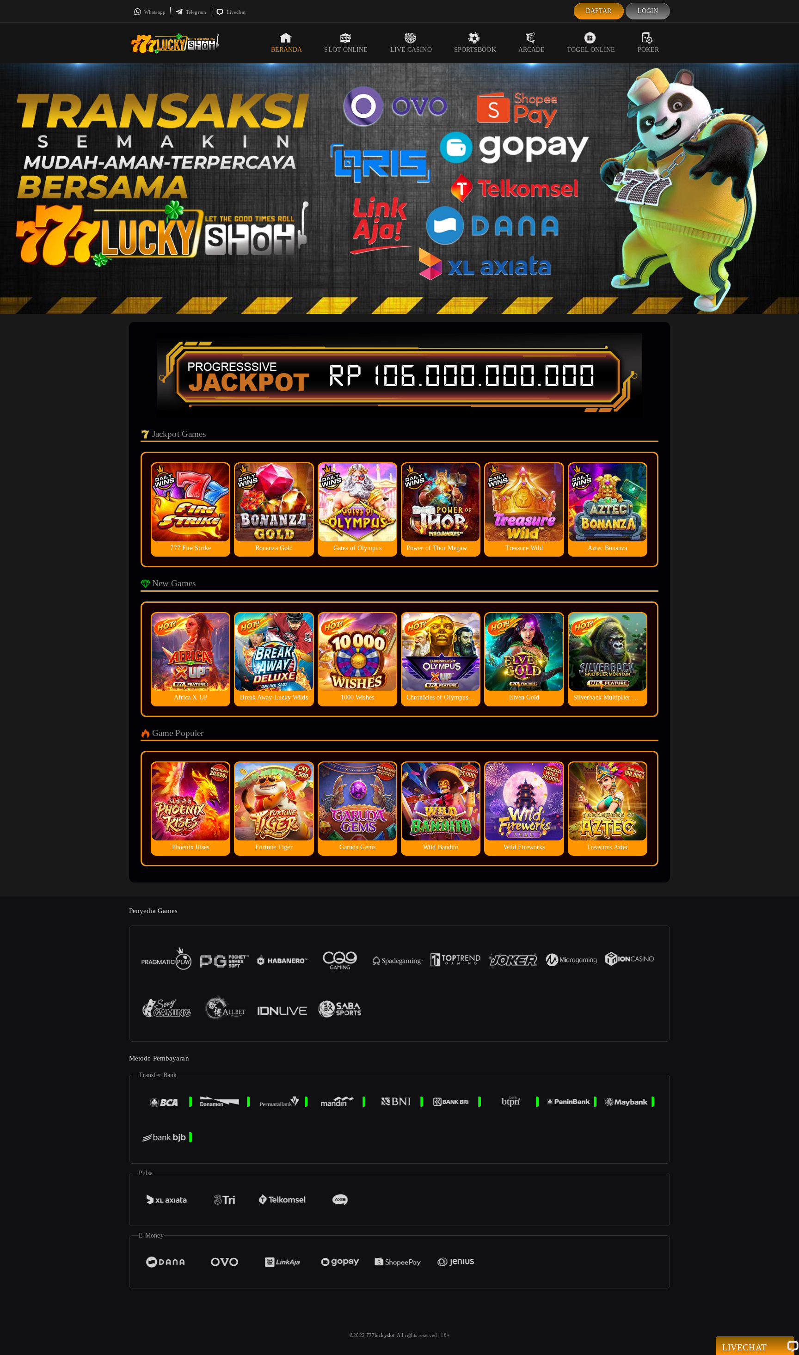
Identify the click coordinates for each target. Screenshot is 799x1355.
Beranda (286, 49)
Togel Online (591, 49)
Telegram (195, 12)
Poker (648, 49)
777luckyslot (380, 1335)
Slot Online (346, 49)
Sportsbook (475, 49)
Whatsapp (154, 12)
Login (648, 10)
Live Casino (411, 49)
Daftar (599, 10)
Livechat (235, 12)
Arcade (531, 49)
